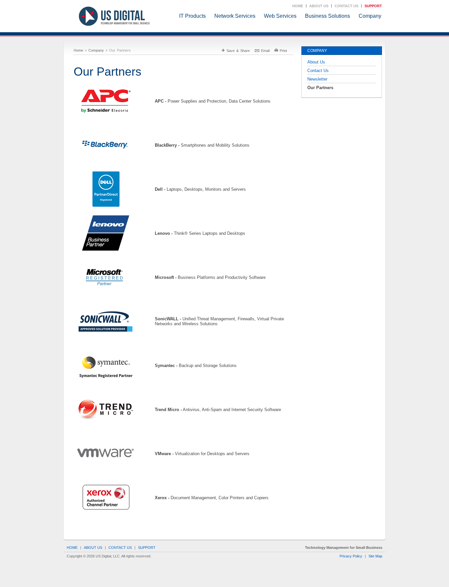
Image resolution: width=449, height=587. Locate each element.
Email (265, 51)
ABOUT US (318, 6)
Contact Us (318, 70)
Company (370, 16)
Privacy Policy (351, 556)
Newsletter (317, 79)
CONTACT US (346, 6)
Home (78, 50)
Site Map (375, 556)
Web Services (280, 16)
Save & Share (238, 51)
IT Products (192, 16)
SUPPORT (373, 6)
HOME (297, 6)
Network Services (234, 16)
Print (283, 51)
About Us (316, 62)
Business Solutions (327, 16)
